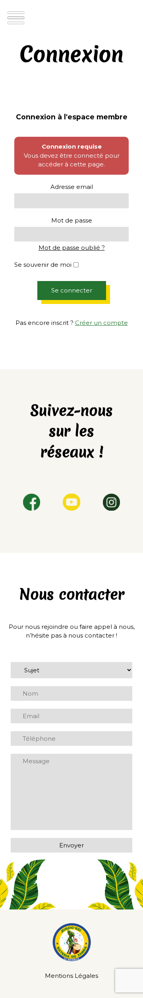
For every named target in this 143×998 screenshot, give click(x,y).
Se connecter (71, 290)
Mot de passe (71, 220)
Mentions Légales (71, 975)
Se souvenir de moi (43, 264)
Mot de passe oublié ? (72, 247)
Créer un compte (101, 322)
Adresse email (71, 187)
